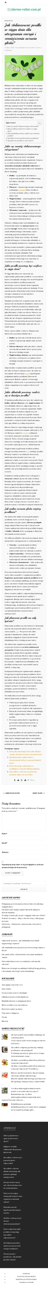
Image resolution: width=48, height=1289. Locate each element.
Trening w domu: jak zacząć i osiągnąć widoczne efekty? (23, 915)
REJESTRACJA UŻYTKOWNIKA (26, 1279)
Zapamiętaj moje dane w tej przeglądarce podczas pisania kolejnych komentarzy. (22, 865)
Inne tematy (6, 989)
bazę (28, 451)
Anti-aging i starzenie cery (12, 985)
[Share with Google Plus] (22, 780)
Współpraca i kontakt (26, 1282)
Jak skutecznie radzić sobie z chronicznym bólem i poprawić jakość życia (25, 760)
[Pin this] (25, 780)
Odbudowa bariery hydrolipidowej (15, 997)
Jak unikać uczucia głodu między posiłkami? (23, 138)
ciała (26, 374)
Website (5, 852)
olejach (26, 433)
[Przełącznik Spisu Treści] (38, 123)
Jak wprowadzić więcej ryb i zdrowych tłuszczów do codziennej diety (12, 1185)
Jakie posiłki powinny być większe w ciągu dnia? (22, 130)
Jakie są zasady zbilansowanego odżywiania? (23, 126)
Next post (38, 793)
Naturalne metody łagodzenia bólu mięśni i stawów (12, 1210)
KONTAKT (26, 1273)
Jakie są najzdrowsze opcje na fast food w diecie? (10, 1138)
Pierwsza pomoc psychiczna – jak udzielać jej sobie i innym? (12, 1257)
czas (17, 632)
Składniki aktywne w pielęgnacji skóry (16, 1001)
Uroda (4, 1017)
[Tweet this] (18, 780)
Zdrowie (9, 21)
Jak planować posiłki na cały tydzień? (20, 141)
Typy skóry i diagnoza (10, 1013)
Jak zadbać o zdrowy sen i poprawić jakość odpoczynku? (12, 1160)
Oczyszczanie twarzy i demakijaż (14, 993)
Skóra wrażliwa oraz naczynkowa (14, 1005)
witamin (22, 190)
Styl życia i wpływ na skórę (12, 1009)
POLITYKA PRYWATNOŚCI (26, 1276)
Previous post (12, 793)
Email (4, 843)
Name (4, 834)
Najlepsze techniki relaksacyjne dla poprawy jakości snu (12, 1149)
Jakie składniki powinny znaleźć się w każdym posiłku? (23, 135)
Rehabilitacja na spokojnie (21, 1104)
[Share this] (15, 780)
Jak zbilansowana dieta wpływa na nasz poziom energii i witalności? (12, 1246)
